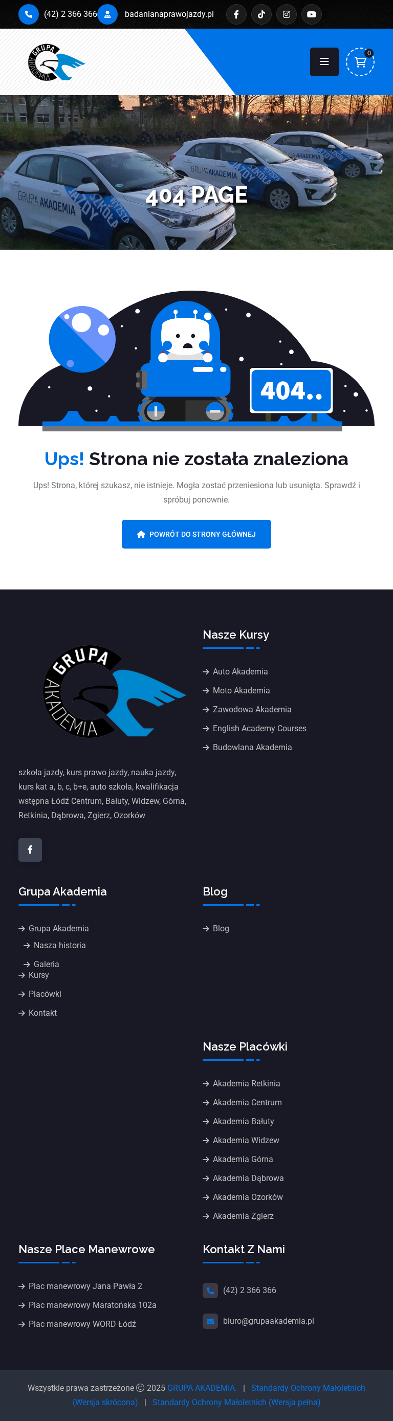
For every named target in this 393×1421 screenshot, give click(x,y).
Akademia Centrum (247, 1102)
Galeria (46, 964)
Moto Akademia (241, 690)
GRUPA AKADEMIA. (202, 1388)
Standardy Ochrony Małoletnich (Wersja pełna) (236, 1402)
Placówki (45, 994)
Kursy (39, 975)
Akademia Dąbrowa (248, 1178)
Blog (221, 928)
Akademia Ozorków (248, 1197)
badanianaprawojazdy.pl (168, 14)
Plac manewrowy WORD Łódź (82, 1324)
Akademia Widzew (246, 1140)
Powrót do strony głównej (202, 534)
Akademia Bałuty (243, 1121)
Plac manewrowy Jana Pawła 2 (85, 1286)
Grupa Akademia (59, 928)
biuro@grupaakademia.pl (268, 1321)
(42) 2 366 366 (70, 14)
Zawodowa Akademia (252, 709)
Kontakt (43, 1013)
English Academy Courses (260, 728)
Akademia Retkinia (246, 1083)
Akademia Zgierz (243, 1216)
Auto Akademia (240, 671)
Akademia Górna (243, 1159)
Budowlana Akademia (252, 747)
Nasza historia (60, 945)
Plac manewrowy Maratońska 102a (93, 1305)
